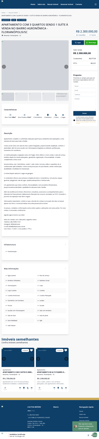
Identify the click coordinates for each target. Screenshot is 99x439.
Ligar (79, 42)
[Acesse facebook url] (88, 435)
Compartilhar (82, 35)
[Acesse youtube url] (92, 435)
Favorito (93, 35)
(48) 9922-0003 (34, 415)
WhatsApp (92, 42)
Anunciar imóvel (67, 4)
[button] (4, 67)
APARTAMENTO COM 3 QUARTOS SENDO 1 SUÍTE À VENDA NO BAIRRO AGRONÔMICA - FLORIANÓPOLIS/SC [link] (37, 15)
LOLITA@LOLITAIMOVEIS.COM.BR (37, 417)
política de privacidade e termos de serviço (86, 122)
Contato (79, 4)
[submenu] (95, 4)
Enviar (84, 113)
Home (33, 4)
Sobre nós (41, 4)
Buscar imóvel (52, 4)
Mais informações (11, 268)
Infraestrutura (10, 244)
